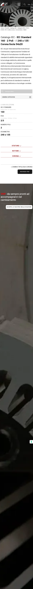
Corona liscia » (19, 30)
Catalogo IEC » (13, 28)
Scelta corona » (11, 30)
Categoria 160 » (21, 28)
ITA (29, 5)
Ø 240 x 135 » (4, 30)
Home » (3, 28)
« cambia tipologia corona (21, 167)
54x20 (24, 30)
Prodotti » (7, 28)
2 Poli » (27, 28)
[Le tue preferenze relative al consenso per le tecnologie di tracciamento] (31, 441)
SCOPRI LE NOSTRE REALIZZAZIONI (19, 207)
